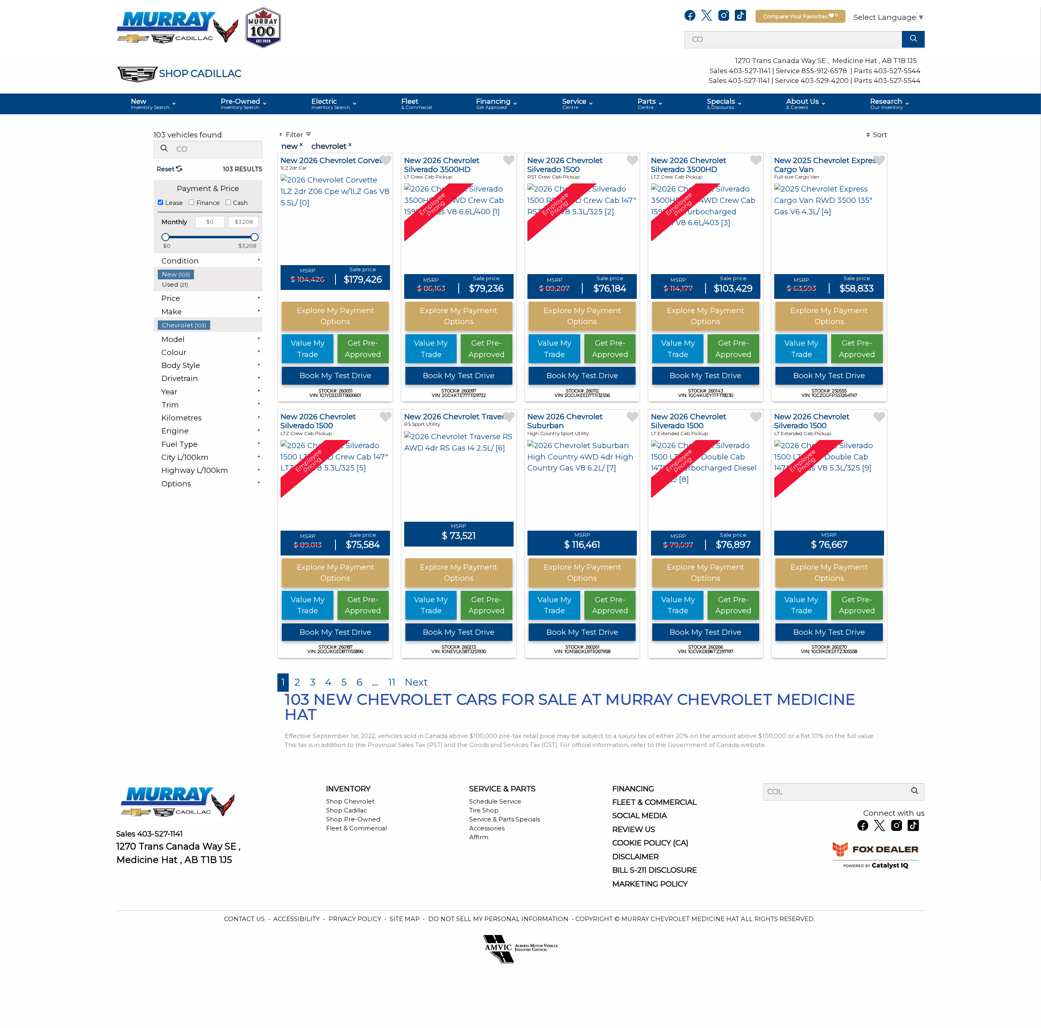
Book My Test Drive (335, 375)
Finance (208, 203)
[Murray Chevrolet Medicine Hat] (177, 27)
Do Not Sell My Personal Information (499, 919)
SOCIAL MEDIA (639, 816)
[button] (154, 104)
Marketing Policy (650, 884)
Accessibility (297, 919)
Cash (240, 203)
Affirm (478, 837)
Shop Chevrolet (350, 801)
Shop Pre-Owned (353, 819)
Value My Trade (307, 348)
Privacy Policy (356, 919)
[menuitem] (210, 274)
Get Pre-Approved (363, 348)
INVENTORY (348, 789)
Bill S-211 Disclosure (654, 870)
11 (391, 682)
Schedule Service (495, 801)
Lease (174, 203)
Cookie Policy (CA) (650, 843)
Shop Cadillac (346, 810)
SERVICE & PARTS (502, 789)
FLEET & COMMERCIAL (654, 802)
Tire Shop (484, 810)
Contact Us (245, 919)
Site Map (405, 919)
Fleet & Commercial (356, 828)
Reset (166, 169)
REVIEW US (633, 829)
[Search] (913, 39)
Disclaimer (635, 857)
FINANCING (633, 789)
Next (416, 682)
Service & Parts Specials (504, 819)
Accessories (487, 828)
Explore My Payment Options (335, 316)
